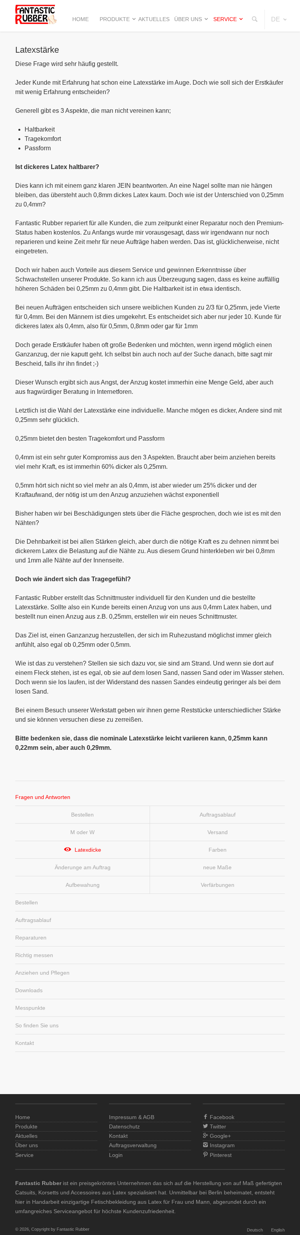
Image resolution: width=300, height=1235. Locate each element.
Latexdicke (88, 850)
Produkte (115, 19)
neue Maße (217, 867)
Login (116, 1155)
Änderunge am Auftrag (83, 867)
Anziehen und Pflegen (42, 973)
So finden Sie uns (37, 1025)
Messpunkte (30, 1008)
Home (80, 19)
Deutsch (255, 1230)
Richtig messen (34, 955)
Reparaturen (30, 937)
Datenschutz (124, 1126)
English (278, 1230)
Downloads (29, 990)
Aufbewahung (83, 885)
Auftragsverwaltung (133, 1145)
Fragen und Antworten (42, 797)
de (275, 19)
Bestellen (82, 814)
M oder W (82, 832)
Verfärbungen (217, 885)
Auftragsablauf (218, 814)
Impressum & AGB (131, 1117)
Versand (217, 832)
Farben (218, 850)
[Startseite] (36, 22)
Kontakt (24, 1043)
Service (225, 19)
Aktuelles (154, 19)
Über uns (188, 19)
